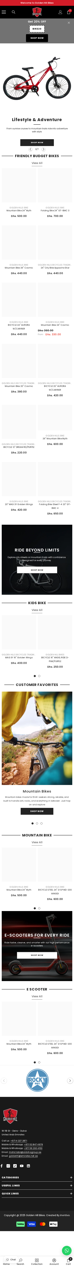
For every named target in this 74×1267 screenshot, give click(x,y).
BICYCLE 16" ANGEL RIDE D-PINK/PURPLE (55, 661)
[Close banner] (68, 22)
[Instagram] (8, 1168)
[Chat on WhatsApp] (67, 1250)
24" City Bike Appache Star (55, 269)
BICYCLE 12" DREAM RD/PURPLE (18, 448)
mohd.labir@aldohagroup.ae (25, 1153)
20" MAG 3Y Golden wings (19, 505)
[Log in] (60, 12)
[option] (37, 99)
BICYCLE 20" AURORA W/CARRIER (55, 389)
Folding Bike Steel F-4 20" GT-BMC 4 (55, 507)
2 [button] (39, 678)
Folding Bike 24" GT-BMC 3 (55, 212)
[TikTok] (15, 1168)
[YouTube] (22, 1168)
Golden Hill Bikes (55, 656)
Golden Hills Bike (18, 209)
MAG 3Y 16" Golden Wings (19, 659)
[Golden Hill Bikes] (37, 1082)
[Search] (14, 12)
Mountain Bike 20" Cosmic (19, 387)
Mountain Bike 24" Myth (19, 212)
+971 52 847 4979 (33, 1146)
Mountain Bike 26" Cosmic (19, 269)
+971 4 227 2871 (18, 1142)
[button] (30, 151)
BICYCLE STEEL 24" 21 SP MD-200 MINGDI (55, 893)
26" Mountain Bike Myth (55, 440)
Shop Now (37, 38)
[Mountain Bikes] (37, 740)
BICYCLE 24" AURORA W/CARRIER (19, 328)
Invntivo (65, 1217)
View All (37, 165)
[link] (20, 1261)
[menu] (4, 12)
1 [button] (35, 678)
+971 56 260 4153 (33, 1149)
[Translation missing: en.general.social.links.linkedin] (28, 1168)
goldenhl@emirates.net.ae (23, 1157)
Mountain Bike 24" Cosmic (55, 326)
